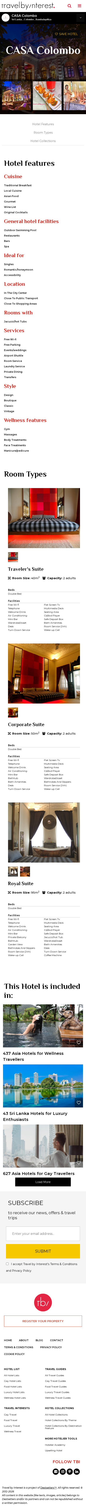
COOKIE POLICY (14, 1354)
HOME (8, 1340)
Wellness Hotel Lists (15, 1398)
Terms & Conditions (63, 1264)
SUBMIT (43, 1251)
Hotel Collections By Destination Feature (63, 1427)
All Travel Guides (54, 1375)
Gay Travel (10, 1414)
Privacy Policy (21, 1270)
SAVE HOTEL (68, 34)
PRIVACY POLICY (51, 1347)
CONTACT (56, 1340)
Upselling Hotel (53, 1450)
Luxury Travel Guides (57, 1392)
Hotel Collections (43, 141)
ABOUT (24, 1340)
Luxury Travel (12, 1426)
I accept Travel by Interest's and (41, 1267)
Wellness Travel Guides (58, 1398)
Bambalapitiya (43, 19)
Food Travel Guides (56, 1386)
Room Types (43, 132)
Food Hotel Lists (13, 1386)
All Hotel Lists (11, 1375)
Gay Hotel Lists (12, 1381)
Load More (43, 1182)
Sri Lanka (17, 19)
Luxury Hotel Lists (14, 1392)
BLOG (39, 1340)
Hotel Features (43, 124)
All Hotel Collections (56, 1414)
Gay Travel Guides (55, 1381)
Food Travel (10, 1420)
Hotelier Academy (55, 1445)
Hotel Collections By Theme (60, 1420)
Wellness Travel (12, 1431)
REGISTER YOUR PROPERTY (43, 1321)
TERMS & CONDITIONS (18, 1347)
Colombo (29, 19)
